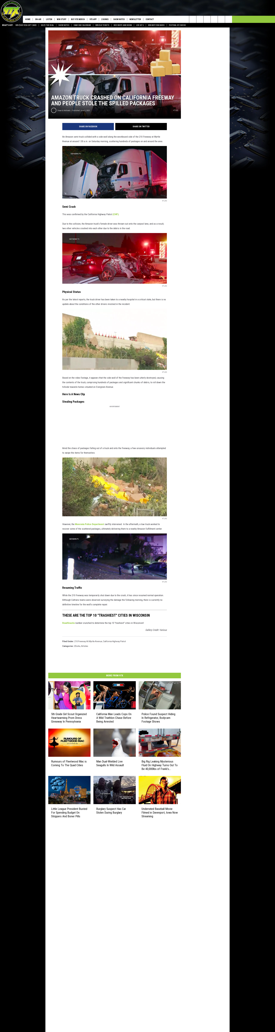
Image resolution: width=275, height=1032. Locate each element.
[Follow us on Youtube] (228, 19)
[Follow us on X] (221, 19)
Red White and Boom (123, 25)
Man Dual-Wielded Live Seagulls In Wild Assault (110, 763)
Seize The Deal (47, 25)
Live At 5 (140, 25)
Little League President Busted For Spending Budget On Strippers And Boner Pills (69, 812)
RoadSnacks (68, 622)
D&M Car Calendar (82, 25)
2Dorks (77, 646)
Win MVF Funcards (156, 25)
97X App (93, 19)
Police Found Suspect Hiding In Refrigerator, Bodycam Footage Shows (158, 717)
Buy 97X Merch (78, 19)
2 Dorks (105, 19)
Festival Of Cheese (177, 25)
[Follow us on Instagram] (214, 19)
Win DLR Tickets (102, 25)
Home (27, 19)
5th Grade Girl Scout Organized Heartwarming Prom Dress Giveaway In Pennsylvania (69, 717)
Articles (84, 646)
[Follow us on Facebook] (207, 19)
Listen (49, 19)
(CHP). (116, 214)
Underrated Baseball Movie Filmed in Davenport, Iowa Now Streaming (160, 812)
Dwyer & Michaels (63, 110)
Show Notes (63, 25)
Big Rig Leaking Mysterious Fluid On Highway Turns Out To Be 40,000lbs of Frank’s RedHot (160, 765)
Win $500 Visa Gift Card (26, 25)
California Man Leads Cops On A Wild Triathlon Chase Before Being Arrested (113, 717)
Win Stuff (61, 19)
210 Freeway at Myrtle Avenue (88, 641)
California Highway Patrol (114, 641)
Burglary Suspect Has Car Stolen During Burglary (111, 810)
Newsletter (135, 19)
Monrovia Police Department (89, 524)
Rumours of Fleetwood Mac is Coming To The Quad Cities (69, 763)
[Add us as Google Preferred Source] (199, 19)
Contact (150, 19)
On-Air (38, 19)
